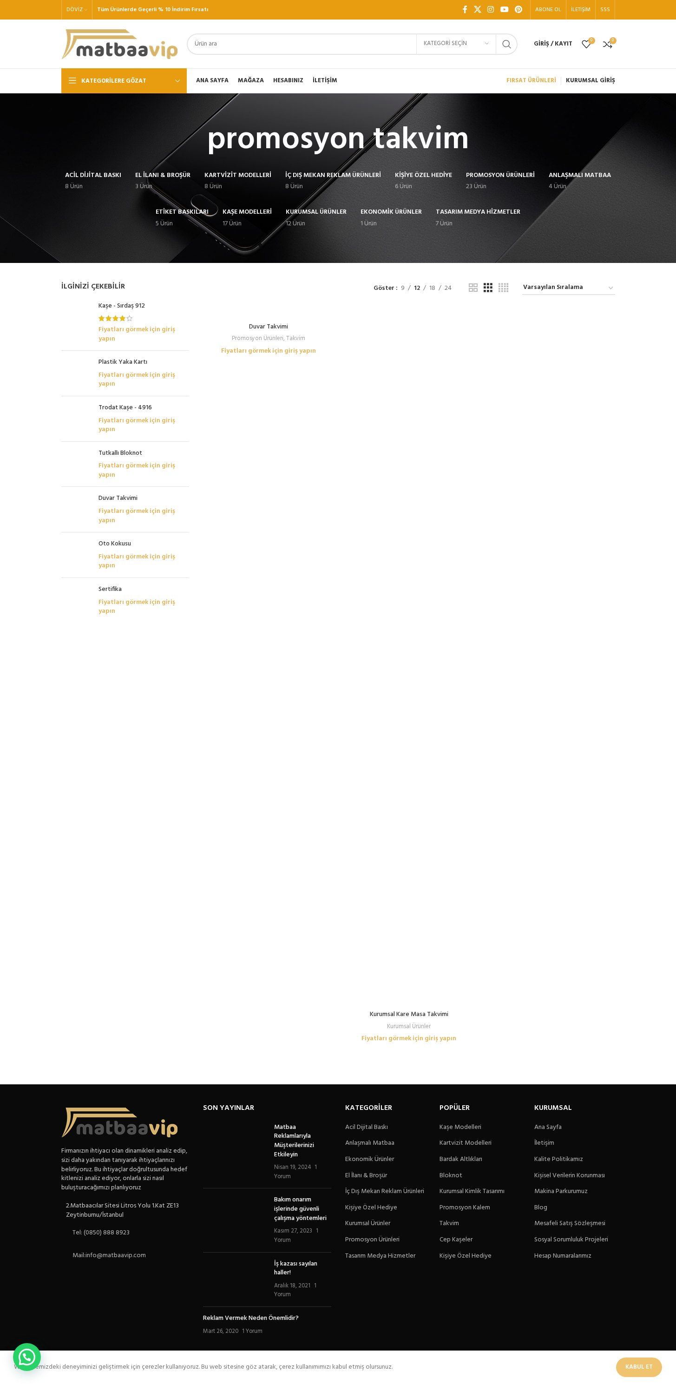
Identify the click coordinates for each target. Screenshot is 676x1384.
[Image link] (119, 1122)
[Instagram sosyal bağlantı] (491, 9)
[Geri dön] (195, 140)
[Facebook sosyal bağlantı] (465, 9)
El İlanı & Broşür (366, 1176)
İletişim (544, 1143)
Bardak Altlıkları (461, 1159)
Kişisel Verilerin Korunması (569, 1176)
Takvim (295, 338)
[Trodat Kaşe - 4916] (76, 418)
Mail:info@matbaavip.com (109, 1255)
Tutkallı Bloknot (120, 453)
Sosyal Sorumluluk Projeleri (571, 1240)
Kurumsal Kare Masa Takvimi (409, 1014)
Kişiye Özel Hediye (371, 1208)
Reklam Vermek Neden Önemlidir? (251, 1318)
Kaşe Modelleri (460, 1127)
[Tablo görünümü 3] (488, 288)
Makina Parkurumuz (561, 1191)
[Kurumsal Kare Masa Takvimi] (408, 657)
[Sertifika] (76, 600)
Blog (540, 1208)
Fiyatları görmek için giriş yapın (136, 334)
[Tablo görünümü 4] (503, 288)
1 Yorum (252, 1331)
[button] (27, 1357)
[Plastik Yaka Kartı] (76, 373)
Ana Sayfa (548, 1127)
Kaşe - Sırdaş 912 (121, 306)
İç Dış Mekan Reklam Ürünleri (384, 1191)
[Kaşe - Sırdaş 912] (76, 322)
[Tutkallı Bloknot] (76, 464)
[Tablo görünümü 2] (473, 288)
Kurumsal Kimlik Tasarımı (472, 1191)
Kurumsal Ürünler (409, 1026)
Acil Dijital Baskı (366, 1127)
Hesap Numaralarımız (562, 1256)
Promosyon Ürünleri (257, 338)
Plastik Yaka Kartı (122, 362)
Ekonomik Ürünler (369, 1159)
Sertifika (110, 589)
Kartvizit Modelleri (466, 1143)
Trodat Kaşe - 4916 (125, 408)
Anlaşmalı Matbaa (369, 1143)
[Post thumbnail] (235, 1152)
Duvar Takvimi (118, 498)
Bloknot (451, 1176)
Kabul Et (639, 1367)
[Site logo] (119, 44)
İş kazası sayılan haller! (295, 1269)
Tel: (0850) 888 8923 (101, 1232)
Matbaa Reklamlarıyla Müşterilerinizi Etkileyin (294, 1141)
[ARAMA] (507, 44)
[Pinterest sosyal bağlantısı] (518, 9)
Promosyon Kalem (465, 1208)
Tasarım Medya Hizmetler (380, 1256)
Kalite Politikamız (558, 1159)
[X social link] (477, 9)
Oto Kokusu (114, 544)
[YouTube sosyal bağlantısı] (504, 9)
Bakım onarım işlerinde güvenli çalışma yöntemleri (300, 1208)
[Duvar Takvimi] (76, 509)
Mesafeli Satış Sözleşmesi (569, 1223)
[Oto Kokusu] (76, 555)
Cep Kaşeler (456, 1240)
